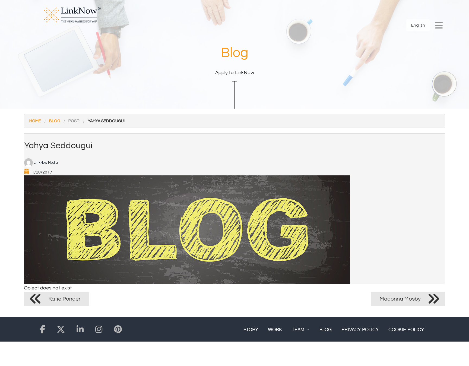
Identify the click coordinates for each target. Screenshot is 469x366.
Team (298, 329)
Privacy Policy (360, 329)
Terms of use (260, 353)
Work (275, 329)
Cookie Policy (406, 329)
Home (35, 121)
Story (250, 329)
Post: (74, 121)
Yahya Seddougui (106, 121)
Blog (54, 121)
